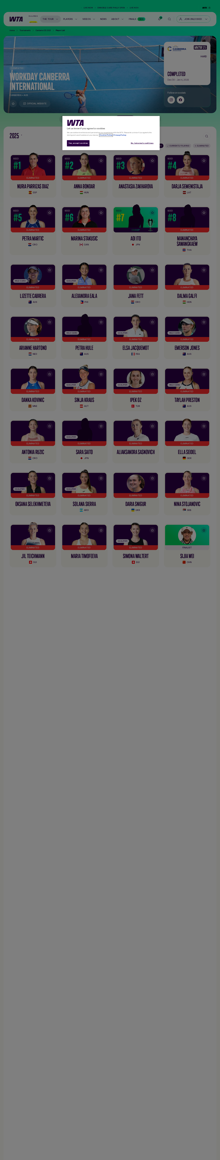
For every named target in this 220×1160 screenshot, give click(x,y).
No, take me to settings (142, 143)
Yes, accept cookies (78, 143)
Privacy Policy (119, 135)
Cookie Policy (106, 135)
